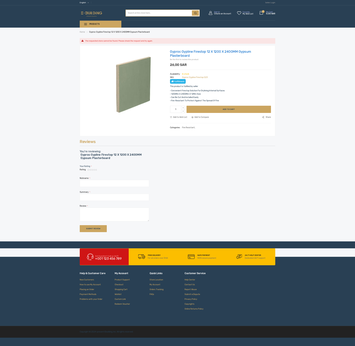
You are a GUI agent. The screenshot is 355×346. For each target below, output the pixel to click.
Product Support (122, 280)
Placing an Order (87, 289)
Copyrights (189, 304)
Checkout (119, 284)
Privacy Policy (191, 299)
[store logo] (91, 13)
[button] (85, 3)
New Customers (87, 280)
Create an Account (222, 14)
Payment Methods (88, 294)
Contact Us (190, 284)
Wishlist (118, 294)
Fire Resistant (188, 127)
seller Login (270, 2)
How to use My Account (90, 284)
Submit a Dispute (192, 294)
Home (82, 32)
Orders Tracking (156, 289)
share (268, 117)
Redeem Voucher (122, 304)
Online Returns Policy (194, 309)
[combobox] (158, 13)
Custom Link (120, 299)
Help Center (190, 280)
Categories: (175, 127)
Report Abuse (191, 289)
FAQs (152, 294)
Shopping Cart (121, 289)
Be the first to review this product (184, 59)
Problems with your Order (91, 299)
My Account (155, 284)
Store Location (156, 280)
